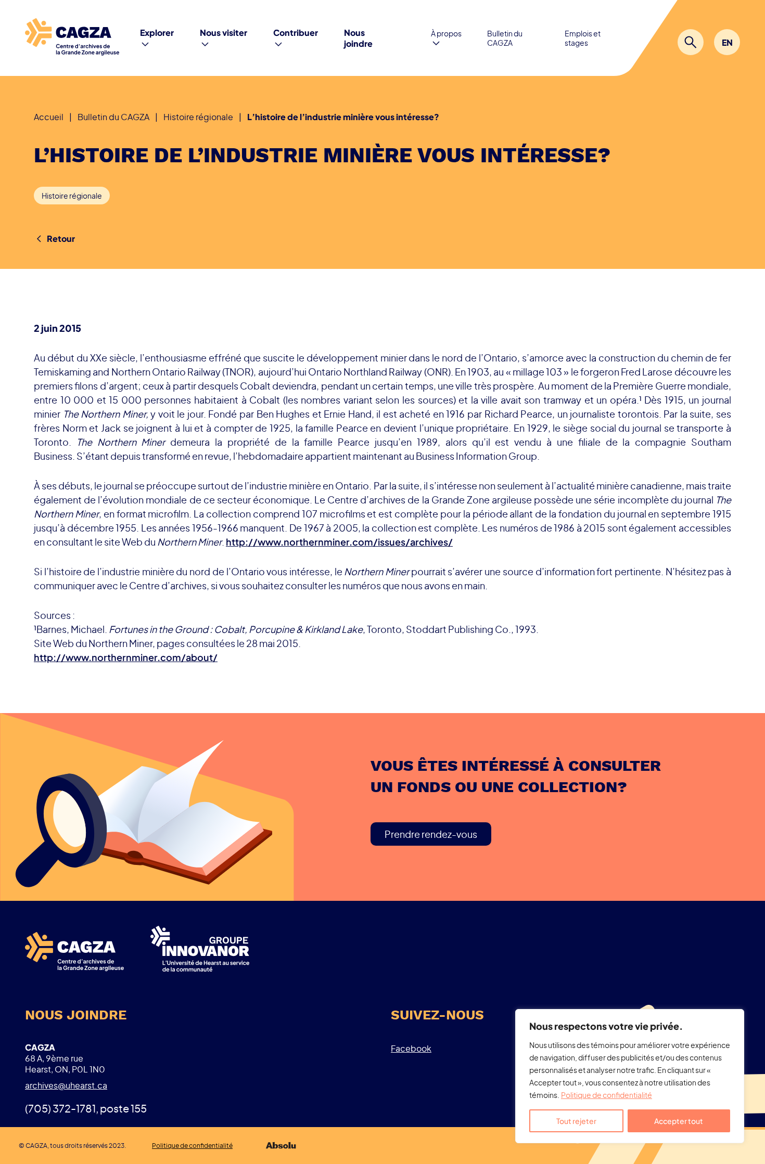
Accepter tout (678, 1121)
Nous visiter (223, 32)
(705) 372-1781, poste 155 (86, 1108)
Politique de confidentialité (606, 1095)
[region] (629, 1076)
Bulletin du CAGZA (504, 38)
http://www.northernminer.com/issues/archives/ (339, 542)
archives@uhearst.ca (66, 1085)
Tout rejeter (576, 1121)
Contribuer (295, 32)
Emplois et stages (583, 38)
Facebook (411, 1048)
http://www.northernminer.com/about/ (126, 657)
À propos (446, 33)
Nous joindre (358, 38)
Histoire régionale (72, 195)
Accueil (48, 116)
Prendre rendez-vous (431, 834)
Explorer (157, 32)
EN (727, 42)
